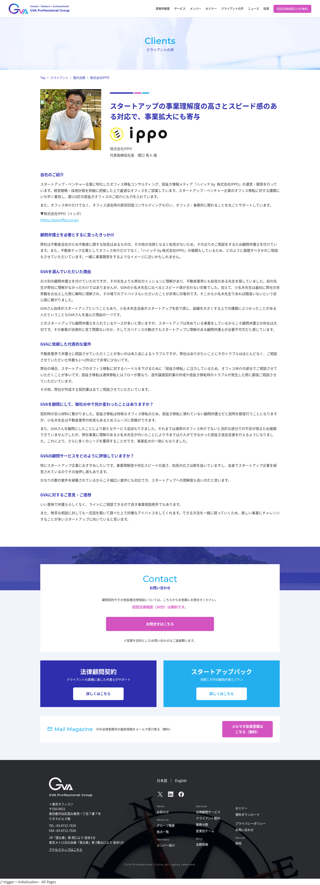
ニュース (253, 8)
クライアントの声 (232, 8)
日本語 (162, 780)
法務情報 (202, 844)
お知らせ (163, 812)
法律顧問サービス (208, 812)
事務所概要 (163, 8)
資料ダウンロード (247, 814)
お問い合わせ (244, 829)
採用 (266, 8)
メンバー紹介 (166, 845)
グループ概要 (166, 825)
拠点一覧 (163, 831)
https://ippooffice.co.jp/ (59, 219)
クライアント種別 (208, 818)
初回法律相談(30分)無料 (292, 8)
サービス (179, 8)
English (181, 780)
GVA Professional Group (71, 795)
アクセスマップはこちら (65, 849)
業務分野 (202, 824)
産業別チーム (205, 831)
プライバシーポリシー (250, 823)
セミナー (211, 8)
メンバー (195, 8)
